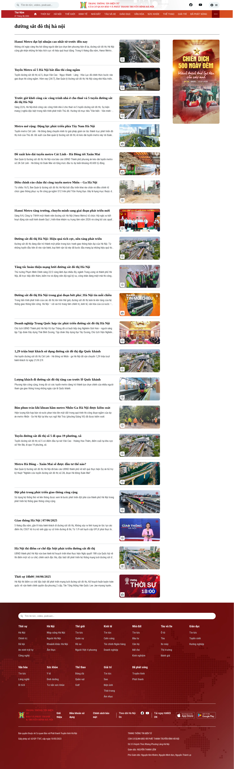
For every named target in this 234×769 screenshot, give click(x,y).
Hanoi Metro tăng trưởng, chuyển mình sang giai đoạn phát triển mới (62, 210)
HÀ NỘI (57, 14)
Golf (77, 685)
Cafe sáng (109, 638)
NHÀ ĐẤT (96, 14)
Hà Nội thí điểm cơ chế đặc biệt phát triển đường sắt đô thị (54, 548)
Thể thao (80, 667)
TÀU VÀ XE (110, 14)
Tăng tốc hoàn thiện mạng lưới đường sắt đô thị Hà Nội (52, 267)
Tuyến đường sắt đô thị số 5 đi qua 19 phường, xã (47, 436)
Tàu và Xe (166, 626)
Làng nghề (23, 679)
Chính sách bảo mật (101, 715)
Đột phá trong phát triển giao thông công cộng (46, 492)
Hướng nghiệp (196, 644)
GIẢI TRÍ (182, 14)
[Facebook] (190, 4)
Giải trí (108, 667)
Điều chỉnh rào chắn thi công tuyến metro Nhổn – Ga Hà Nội (55, 182)
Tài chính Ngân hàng (115, 644)
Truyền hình (138, 673)
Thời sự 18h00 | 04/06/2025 (32, 576)
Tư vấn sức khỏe (55, 685)
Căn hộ (135, 644)
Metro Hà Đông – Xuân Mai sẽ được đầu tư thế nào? (50, 464)
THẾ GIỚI (70, 14)
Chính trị (22, 638)
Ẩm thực (51, 649)
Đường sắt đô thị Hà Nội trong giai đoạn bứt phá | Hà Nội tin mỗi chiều (63, 295)
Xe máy (164, 644)
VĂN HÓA (139, 14)
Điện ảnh (108, 685)
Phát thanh (138, 679)
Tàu (163, 638)
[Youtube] (200, 4)
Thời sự (22, 626)
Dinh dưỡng (53, 679)
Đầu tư (135, 638)
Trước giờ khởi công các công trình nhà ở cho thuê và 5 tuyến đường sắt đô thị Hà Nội (63, 100)
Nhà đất (136, 626)
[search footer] (21, 616)
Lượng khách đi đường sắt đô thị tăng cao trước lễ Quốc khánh (57, 379)
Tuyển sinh (195, 638)
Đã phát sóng (140, 667)
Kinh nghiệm (138, 655)
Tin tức (79, 632)
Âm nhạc (108, 696)
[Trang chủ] (35, 14)
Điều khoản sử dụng (77, 715)
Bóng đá (79, 673)
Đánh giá (165, 655)
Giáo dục (194, 626)
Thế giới (80, 626)
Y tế (49, 673)
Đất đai (136, 649)
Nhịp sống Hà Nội (56, 632)
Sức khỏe (52, 667)
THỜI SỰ (45, 14)
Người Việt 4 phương (86, 649)
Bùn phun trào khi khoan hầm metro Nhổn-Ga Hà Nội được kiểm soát (62, 407)
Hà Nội (21, 632)
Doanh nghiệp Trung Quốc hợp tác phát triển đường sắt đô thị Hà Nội (62, 323)
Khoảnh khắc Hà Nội (57, 644)
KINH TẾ (83, 14)
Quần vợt (80, 679)
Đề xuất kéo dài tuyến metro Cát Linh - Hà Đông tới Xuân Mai (57, 154)
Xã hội (21, 644)
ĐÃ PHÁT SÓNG (198, 14)
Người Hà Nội (54, 638)
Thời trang (109, 690)
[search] (18, 5)
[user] (214, 5)
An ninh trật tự (25, 649)
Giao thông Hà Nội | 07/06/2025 (35, 520)
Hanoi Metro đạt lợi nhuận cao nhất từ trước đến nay (51, 41)
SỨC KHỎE (153, 14)
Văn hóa (23, 667)
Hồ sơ (78, 644)
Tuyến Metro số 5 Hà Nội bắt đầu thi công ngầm (47, 69)
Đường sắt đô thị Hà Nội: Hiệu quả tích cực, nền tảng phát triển (58, 238)
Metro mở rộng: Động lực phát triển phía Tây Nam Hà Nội (54, 126)
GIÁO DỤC (125, 14)
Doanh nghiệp (111, 649)
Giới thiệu (59, 715)
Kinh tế (108, 626)
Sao (106, 679)
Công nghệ (24, 655)
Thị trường (166, 649)
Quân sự (79, 638)
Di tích (21, 685)
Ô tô (163, 632)
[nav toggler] (216, 14)
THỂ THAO (168, 14)
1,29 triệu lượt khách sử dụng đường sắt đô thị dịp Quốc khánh (57, 351)
